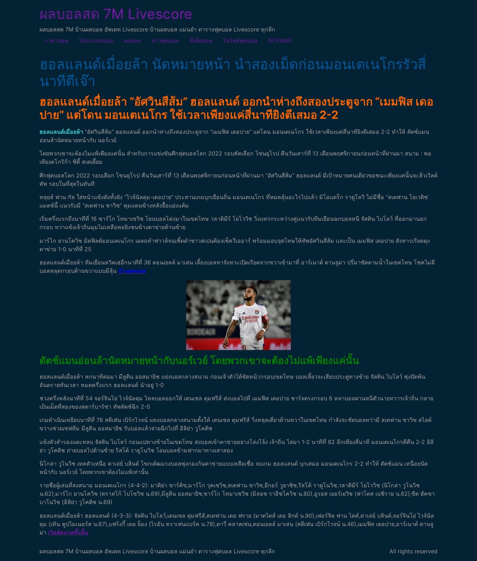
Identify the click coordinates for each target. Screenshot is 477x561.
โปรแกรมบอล (96, 40)
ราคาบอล (56, 40)
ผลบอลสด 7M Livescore (115, 13)
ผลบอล (132, 40)
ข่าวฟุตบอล (165, 40)
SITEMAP (280, 40)
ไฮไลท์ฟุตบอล (240, 40)
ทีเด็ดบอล (201, 40)
